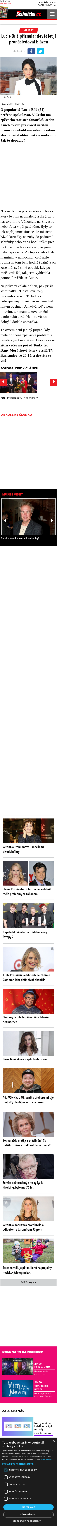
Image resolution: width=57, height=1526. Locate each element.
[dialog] (28, 1482)
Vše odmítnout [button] (28, 1514)
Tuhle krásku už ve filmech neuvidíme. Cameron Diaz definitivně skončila (27, 978)
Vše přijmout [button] (28, 1507)
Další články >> (28, 1282)
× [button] (53, 1441)
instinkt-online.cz (43, 1433)
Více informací (47, 1459)
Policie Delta (42, 1365)
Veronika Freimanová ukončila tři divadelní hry (23, 849)
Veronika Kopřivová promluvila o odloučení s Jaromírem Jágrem (23, 1227)
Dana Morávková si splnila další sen (25, 1059)
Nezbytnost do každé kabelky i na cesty (43, 1426)
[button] (28, 1463)
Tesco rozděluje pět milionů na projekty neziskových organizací (27, 1270)
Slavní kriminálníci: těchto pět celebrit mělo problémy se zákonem (27, 892)
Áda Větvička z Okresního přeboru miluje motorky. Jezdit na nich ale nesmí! (28, 1100)
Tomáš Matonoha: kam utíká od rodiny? (20, 538)
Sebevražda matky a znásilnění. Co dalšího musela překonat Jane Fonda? (26, 1143)
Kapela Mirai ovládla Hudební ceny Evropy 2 (25, 935)
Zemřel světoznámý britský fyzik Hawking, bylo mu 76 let (23, 1185)
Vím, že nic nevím (41, 1386)
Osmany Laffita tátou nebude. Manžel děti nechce (26, 1020)
